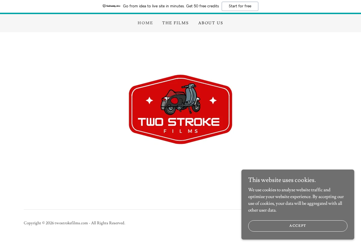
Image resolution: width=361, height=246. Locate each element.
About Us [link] (210, 23)
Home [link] (145, 23)
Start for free (240, 6)
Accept (297, 226)
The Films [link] (175, 23)
